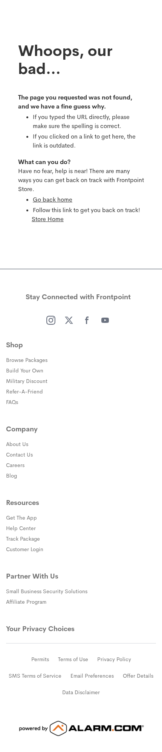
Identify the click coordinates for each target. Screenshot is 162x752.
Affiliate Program (26, 601)
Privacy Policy (114, 659)
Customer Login (24, 549)
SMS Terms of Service (35, 675)
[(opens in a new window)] (50, 320)
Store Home (48, 219)
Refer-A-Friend (24, 391)
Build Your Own (24, 370)
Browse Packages (26, 360)
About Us (17, 444)
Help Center (21, 528)
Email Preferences (92, 675)
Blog (11, 475)
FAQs (12, 402)
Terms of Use (73, 659)
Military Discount (26, 381)
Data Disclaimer (81, 692)
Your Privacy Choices (40, 629)
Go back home (52, 199)
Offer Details (138, 675)
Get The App (21, 517)
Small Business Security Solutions (46, 591)
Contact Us (19, 454)
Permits (40, 659)
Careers (15, 465)
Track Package (23, 538)
